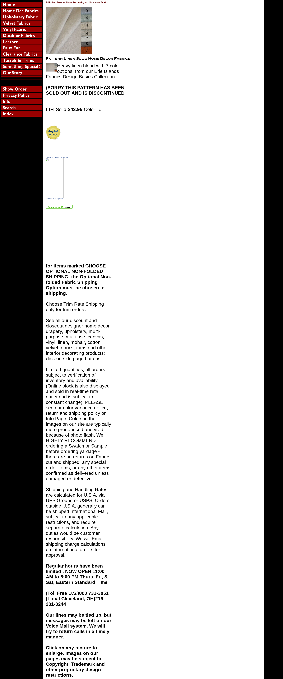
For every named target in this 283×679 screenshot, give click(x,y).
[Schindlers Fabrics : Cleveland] (55, 196)
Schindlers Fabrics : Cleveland (57, 157)
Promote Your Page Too (54, 198)
